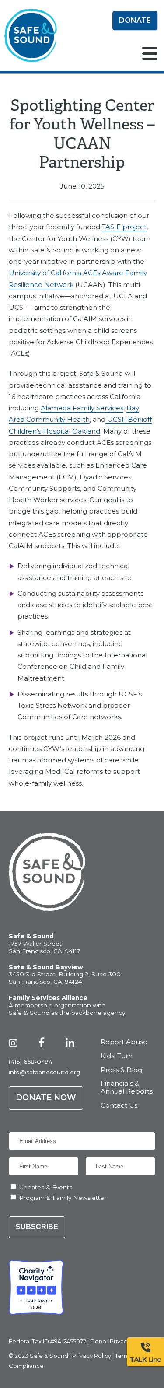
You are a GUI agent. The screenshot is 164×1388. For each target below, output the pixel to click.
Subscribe (37, 1227)
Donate (135, 20)
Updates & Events (45, 1187)
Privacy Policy (91, 1355)
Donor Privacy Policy (119, 1341)
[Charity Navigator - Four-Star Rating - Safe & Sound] (36, 1287)
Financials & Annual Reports (127, 1087)
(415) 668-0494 (30, 1061)
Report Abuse (124, 1042)
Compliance (26, 1365)
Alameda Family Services (82, 408)
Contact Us (119, 1105)
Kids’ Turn (117, 1056)
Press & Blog (121, 1070)
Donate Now (46, 1097)
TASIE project (124, 227)
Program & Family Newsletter (62, 1197)
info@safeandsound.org (44, 1072)
